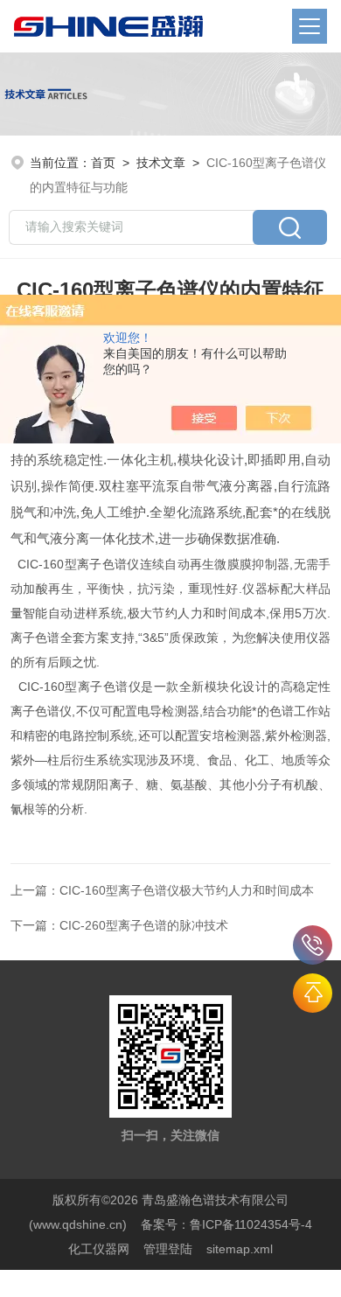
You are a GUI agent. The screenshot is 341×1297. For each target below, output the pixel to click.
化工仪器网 (98, 1249)
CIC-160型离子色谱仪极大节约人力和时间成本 (186, 890)
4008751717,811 (312, 945)
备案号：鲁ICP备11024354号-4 (226, 1224)
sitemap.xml (239, 1249)
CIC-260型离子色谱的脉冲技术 (143, 925)
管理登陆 (167, 1249)
